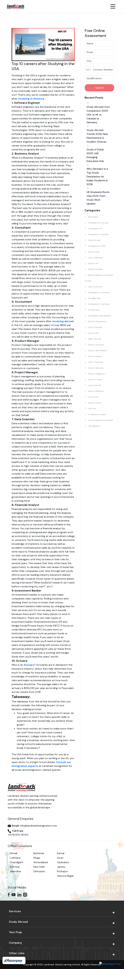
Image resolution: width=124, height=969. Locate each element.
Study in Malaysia (96, 391)
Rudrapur (62, 871)
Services (15, 911)
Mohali (13, 853)
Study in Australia (96, 345)
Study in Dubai (94, 403)
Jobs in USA (93, 333)
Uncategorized (94, 298)
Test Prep (15, 932)
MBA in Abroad (94, 339)
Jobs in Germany (95, 257)
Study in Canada (95, 269)
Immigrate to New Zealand (99, 316)
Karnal (60, 853)
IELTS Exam (93, 217)
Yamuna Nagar (65, 876)
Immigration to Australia (99, 292)
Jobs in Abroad (95, 287)
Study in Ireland (95, 356)
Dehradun (39, 871)
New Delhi (39, 867)
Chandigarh (16, 862)
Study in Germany (96, 368)
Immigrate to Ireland (97, 414)
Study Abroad (94, 240)
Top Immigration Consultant (100, 420)
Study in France (95, 379)
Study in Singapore (96, 374)
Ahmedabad (40, 862)
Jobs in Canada (95, 327)
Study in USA (93, 252)
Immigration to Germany (99, 304)
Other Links (16, 953)
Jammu (61, 867)
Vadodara (63, 862)
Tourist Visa (93, 397)
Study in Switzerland (97, 321)
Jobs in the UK (94, 385)
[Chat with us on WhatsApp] (110, 964)
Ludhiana (15, 857)
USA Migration (94, 426)
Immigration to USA (96, 246)
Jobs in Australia (95, 362)
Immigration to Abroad (98, 223)
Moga (36, 857)
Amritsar (15, 867)
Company (15, 943)
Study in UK (93, 263)
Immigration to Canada (98, 234)
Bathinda (38, 853)
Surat (60, 857)
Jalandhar (15, 871)
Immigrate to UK (95, 228)
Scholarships (94, 310)
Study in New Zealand (97, 350)
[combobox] (88, 70)
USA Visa (92, 408)
